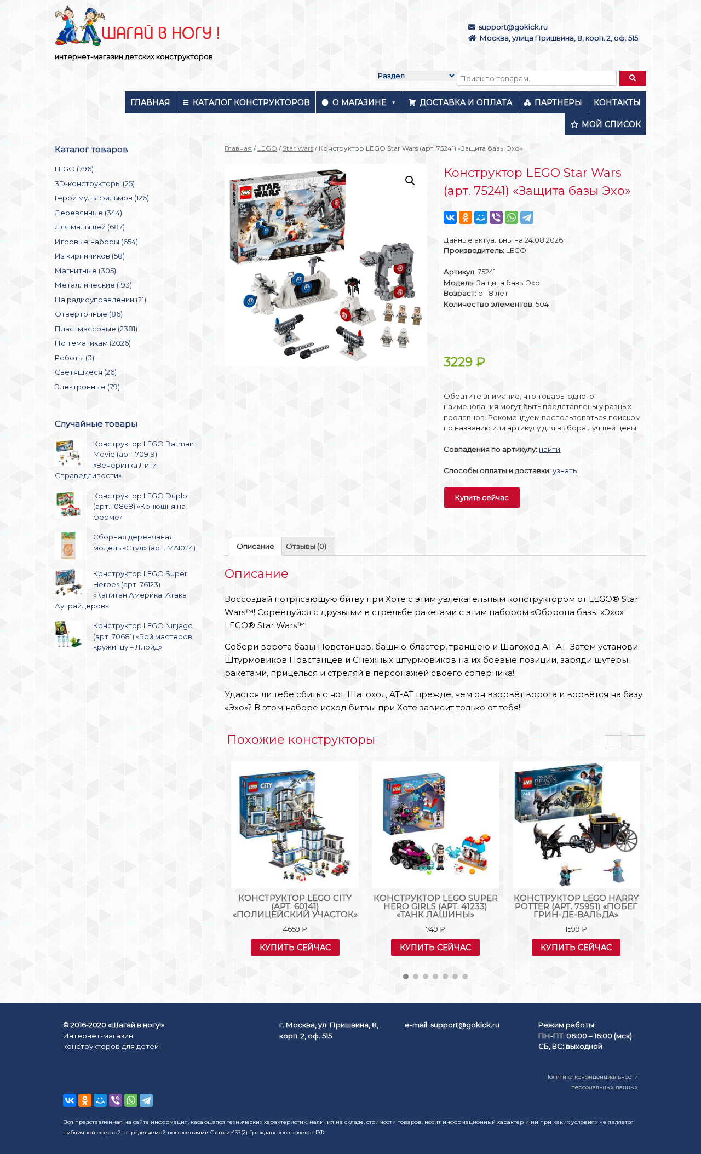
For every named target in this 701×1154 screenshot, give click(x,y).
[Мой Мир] (480, 217)
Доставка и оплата (466, 102)
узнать (565, 470)
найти (549, 449)
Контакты (617, 102)
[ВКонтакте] (450, 217)
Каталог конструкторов (251, 102)
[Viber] (496, 217)
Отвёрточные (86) (89, 313)
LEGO (267, 148)
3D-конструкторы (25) (95, 183)
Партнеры (558, 102)
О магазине (359, 102)
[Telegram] (526, 217)
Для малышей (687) (90, 226)
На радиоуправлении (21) (100, 299)
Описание (255, 546)
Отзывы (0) (306, 546)
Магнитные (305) (85, 270)
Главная (150, 102)
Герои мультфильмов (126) (102, 197)
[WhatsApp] (511, 217)
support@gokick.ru (513, 26)
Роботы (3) (74, 357)
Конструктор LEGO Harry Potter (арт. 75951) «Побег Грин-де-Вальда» (576, 906)
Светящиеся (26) (86, 372)
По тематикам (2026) (93, 342)
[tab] (255, 546)
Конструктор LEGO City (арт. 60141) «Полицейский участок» (295, 906)
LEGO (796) (74, 168)
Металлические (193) (93, 284)
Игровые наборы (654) (96, 241)
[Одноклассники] (465, 217)
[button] (406, 976)
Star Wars (298, 148)
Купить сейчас (482, 497)
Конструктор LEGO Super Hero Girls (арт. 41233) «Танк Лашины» (436, 906)
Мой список (611, 124)
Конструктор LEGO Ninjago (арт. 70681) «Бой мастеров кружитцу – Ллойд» (143, 636)
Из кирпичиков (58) (90, 255)
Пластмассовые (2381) (96, 328)
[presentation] (613, 742)
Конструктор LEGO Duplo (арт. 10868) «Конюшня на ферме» (140, 506)
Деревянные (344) (88, 212)
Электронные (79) (87, 386)
